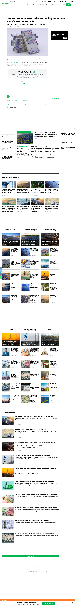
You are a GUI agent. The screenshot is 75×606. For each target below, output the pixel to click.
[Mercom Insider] (43, 1)
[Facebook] (2, 1)
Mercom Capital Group (45, 569)
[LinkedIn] (9, 1)
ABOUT (66, 1)
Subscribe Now (48, 603)
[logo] (4, 4)
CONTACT (71, 1)
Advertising (17, 569)
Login (68, 4)
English (11, 1)
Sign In (33, 81)
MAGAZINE (62, 4)
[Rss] (4, 1)
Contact (31, 569)
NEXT (46, 104)
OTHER (52, 4)
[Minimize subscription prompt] (73, 603)
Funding (23, 100)
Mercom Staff (15, 26)
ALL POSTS (27, 104)
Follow (8, 58)
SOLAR (28, 4)
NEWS (37, 1)
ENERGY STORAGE (40, 4)
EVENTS (54, 1)
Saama (27, 100)
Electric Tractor (15, 100)
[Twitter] (7, 1)
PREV (8, 104)
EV (19, 100)
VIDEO (57, 4)
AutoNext (8, 100)
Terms (59, 569)
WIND (47, 4)
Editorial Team (24, 569)
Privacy (54, 569)
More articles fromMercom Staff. (15, 96)
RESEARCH (50, 1)
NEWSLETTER (60, 1)
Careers (37, 569)
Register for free (27, 83)
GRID (33, 4)
